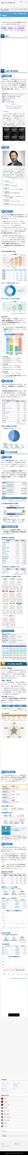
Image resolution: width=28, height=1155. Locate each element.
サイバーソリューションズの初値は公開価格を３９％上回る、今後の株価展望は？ (18, 829)
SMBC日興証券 (5, 556)
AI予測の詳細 (20, 808)
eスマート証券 (6, 1110)
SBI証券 (4, 546)
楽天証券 (4, 553)
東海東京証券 (5, 558)
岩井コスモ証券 (5, 547)
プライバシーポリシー (5, 1146)
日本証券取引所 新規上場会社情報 (18, 978)
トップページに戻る (14, 1015)
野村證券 (5, 1123)
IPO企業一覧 (9, 18)
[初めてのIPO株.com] (8, 2)
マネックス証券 (5, 551)
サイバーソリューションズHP (19, 141)
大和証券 (5, 1126)
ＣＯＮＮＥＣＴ (5, 570)
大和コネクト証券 (7, 1117)
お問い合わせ (17, 1143)
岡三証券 (4, 549)
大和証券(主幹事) (6, 542)
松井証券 (4, 560)
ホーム (2, 1143)
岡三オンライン (5, 572)
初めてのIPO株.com (13, 1153)
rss (21, 2)
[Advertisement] (14, 53)
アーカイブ (3, 1134)
